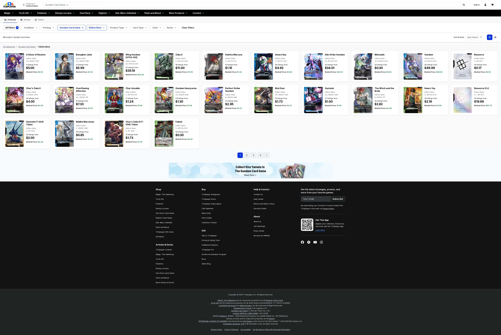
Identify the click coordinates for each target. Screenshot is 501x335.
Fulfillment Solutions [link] (210, 245)
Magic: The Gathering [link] (165, 194)
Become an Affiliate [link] (262, 236)
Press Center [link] (259, 231)
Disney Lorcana (63, 13)
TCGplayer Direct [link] (209, 199)
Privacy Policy (328, 209)
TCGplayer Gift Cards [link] (165, 232)
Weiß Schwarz (246, 305)
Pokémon (42, 13)
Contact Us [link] (258, 194)
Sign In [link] (477, 5)
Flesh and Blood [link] (162, 227)
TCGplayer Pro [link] (208, 250)
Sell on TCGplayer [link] (209, 236)
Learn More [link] (320, 230)
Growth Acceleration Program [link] (214, 254)
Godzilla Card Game (239, 311)
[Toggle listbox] (481, 37)
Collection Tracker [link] (209, 222)
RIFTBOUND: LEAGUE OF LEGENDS (213, 321)
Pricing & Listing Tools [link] (211, 240)
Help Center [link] (258, 199)
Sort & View (459, 37)
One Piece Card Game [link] (165, 213)
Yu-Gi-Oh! (24, 13)
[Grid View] (489, 37)
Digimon (103, 13)
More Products (176, 13)
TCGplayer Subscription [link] (211, 204)
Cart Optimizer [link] (208, 208)
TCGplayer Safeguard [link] (211, 194)
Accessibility (246, 329)
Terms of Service (231, 329)
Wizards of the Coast (274, 300)
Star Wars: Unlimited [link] (164, 222)
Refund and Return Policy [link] (264, 204)
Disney (272, 319)
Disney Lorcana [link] (162, 208)
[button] (463, 4)
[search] (266, 4)
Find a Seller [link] (207, 218)
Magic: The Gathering (227, 300)
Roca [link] (204, 259)
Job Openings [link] (259, 226)
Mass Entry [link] (206, 213)
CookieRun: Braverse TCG (233, 324)
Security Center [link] (260, 208)
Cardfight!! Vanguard (227, 305)
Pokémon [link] (159, 204)
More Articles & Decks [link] (165, 282)
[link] (9, 4)
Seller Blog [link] (206, 264)
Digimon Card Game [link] (164, 218)
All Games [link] (160, 237)
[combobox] (474, 37)
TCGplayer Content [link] (164, 250)
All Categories (9, 47)
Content (197, 13)
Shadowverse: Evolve (242, 308)
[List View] (495, 37)
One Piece (85, 13)
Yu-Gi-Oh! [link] (160, 199)
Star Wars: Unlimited (125, 13)
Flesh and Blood (152, 13)
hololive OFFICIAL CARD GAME (245, 313)
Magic (7, 13)
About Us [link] (257, 221)
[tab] (10, 20)
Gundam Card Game (26, 47)
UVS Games (247, 321)
